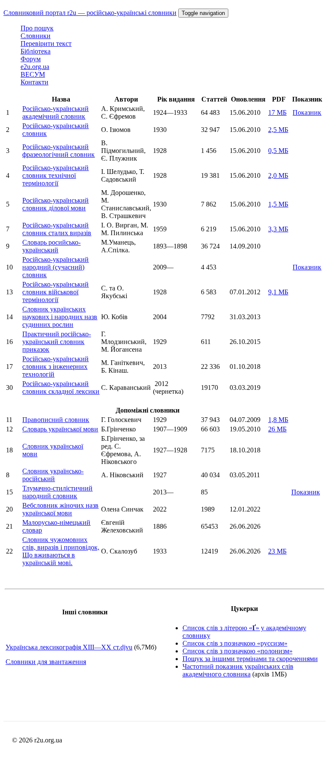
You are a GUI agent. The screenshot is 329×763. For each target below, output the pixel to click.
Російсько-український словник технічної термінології (55, 175)
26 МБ (277, 429)
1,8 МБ (278, 419)
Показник (307, 112)
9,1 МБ (278, 292)
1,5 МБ (278, 204)
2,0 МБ (278, 175)
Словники (36, 35)
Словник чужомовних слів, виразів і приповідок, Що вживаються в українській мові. (60, 551)
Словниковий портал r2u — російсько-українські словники (89, 12)
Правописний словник (55, 419)
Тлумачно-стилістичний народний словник (57, 492)
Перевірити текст (46, 43)
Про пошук (37, 28)
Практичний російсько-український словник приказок (56, 341)
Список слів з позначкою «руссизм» (234, 643)
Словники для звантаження (46, 661)
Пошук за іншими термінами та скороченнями (250, 658)
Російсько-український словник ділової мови (55, 204)
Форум (31, 59)
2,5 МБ (278, 129)
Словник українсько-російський (53, 474)
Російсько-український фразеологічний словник (58, 150)
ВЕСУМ (33, 74)
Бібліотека (36, 51)
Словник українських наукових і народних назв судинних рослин (59, 316)
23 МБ (277, 551)
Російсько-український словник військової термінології (55, 292)
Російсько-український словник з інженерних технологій (55, 366)
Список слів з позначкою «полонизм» (237, 651)
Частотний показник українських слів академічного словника (237, 670)
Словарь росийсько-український (51, 246)
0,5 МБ (278, 150)
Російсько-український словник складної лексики (60, 387)
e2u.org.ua (35, 66)
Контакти (34, 82)
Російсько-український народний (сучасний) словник (55, 267)
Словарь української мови (60, 429)
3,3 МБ (278, 229)
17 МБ (277, 112)
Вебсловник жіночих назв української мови (60, 509)
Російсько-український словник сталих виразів (56, 228)
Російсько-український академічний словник (55, 112)
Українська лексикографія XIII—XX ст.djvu (69, 647)
